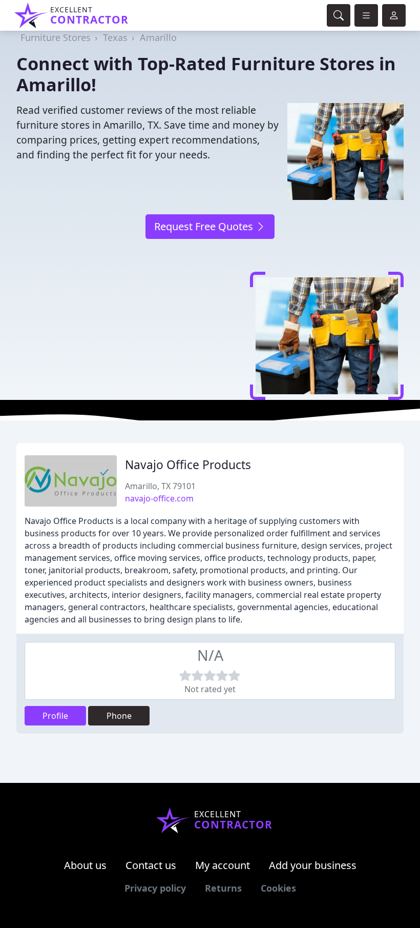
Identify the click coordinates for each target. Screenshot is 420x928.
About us (85, 865)
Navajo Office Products (188, 465)
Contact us (150, 865)
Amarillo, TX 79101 (160, 486)
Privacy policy (155, 888)
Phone (119, 715)
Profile (55, 715)
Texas (115, 37)
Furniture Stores (55, 37)
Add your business (312, 865)
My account (222, 865)
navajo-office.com (159, 498)
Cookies (278, 888)
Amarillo (158, 37)
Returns (223, 888)
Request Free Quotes (205, 226)
